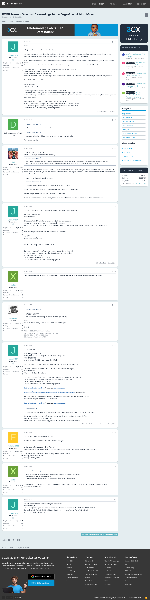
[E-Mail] (17, 540)
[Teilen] (112, 42)
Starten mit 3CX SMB (131, 561)
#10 (115, 500)
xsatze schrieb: (30, 409)
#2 (115, 120)
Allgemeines (126, 114)
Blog (126, 564)
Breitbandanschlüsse (129, 134)
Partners (69, 568)
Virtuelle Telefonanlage (112, 561)
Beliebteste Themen (129, 138)
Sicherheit (128, 581)
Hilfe (139, 597)
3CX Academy (129, 568)
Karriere (69, 564)
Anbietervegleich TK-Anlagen (132, 160)
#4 (115, 206)
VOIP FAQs (128, 571)
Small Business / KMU (91, 564)
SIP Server (108, 568)
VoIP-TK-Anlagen (128, 122)
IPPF (10, 597)
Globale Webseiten (72, 578)
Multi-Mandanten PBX (91, 571)
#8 (115, 433)
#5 (115, 272)
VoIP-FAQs (126, 152)
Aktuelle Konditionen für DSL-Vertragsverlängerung (133, 94)
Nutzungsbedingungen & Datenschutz (113, 597)
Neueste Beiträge (131, 48)
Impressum (133, 597)
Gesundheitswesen (91, 581)
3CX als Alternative (131, 578)
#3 (115, 149)
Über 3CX (69, 561)
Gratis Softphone (110, 571)
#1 (115, 42)
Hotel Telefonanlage (91, 574)
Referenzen (128, 584)
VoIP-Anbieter (127, 118)
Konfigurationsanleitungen (133, 574)
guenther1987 (141, 183)
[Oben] (143, 597)
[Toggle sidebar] (146, 15)
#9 (115, 466)
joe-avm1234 (8, 17)
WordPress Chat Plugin (112, 578)
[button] (105, 4)
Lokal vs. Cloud (127, 156)
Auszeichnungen (72, 571)
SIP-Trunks (108, 584)
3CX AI (106, 581)
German (18, 597)
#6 (115, 305)
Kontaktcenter (89, 568)
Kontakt (69, 581)
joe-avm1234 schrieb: (32, 124)
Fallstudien (70, 574)
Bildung (87, 578)
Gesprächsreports (110, 574)
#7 (115, 346)
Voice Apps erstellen (111, 564)
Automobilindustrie (91, 584)
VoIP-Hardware (127, 126)
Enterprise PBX (89, 561)
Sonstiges (125, 130)
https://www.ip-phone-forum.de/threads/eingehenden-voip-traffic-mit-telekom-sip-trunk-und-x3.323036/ (61, 449)
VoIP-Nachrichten (128, 148)
